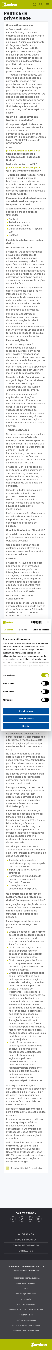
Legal (26, 1288)
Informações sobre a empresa (26, 1278)
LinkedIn (13, 1219)
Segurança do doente (26, 1294)
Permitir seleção (26, 718)
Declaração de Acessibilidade (26, 1331)
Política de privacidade (26, 1320)
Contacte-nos (26, 1315)
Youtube (30, 1219)
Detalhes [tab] (23, 630)
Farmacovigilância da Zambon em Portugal (26, 1310)
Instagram (38, 1219)
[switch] (45, 683)
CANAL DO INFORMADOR (26, 1283)
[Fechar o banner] (48, 622)
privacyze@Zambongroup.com (23, 167)
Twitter (21, 1219)
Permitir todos (26, 711)
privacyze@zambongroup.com (23, 150)
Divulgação (26, 1299)
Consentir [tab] (8, 630)
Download (8, 1168)
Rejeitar (26, 726)
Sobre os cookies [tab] (41, 630)
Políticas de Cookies (26, 1304)
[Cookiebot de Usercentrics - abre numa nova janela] (31, 622)
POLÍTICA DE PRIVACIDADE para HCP (26, 1325)
